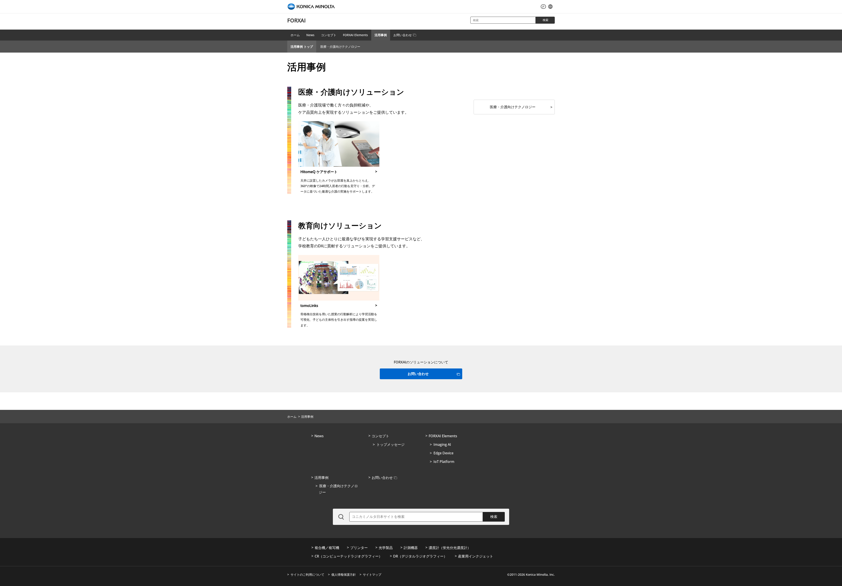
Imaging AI (442, 444)
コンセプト (328, 35)
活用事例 (381, 35)
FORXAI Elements (355, 35)
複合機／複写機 (327, 547)
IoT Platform (443, 461)
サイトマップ (372, 574)
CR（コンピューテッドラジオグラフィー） (348, 556)
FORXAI (296, 20)
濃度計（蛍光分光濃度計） (450, 547)
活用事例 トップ (302, 46)
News (310, 35)
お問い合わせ (402, 35)
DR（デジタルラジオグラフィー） (420, 556)
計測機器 (411, 547)
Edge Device (443, 453)
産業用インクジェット (475, 556)
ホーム (295, 35)
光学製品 (386, 547)
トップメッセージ (390, 444)
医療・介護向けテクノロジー (340, 46)
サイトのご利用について (307, 574)
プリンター (359, 547)
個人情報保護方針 (343, 574)
